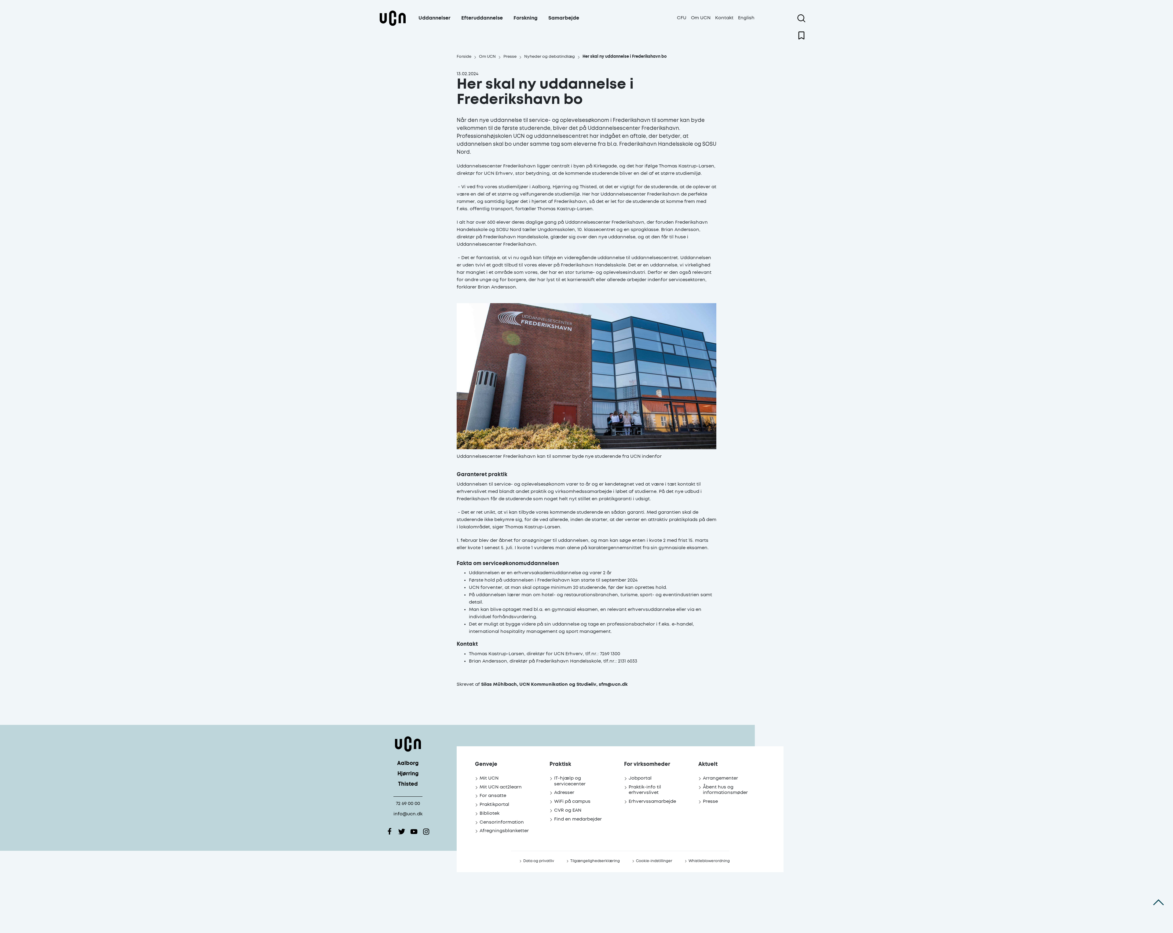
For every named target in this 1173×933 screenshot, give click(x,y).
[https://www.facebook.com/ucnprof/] (389, 831)
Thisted (408, 784)
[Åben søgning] (801, 18)
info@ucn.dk (407, 814)
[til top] (1158, 902)
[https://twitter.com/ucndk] (401, 831)
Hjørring (407, 774)
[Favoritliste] (801, 35)
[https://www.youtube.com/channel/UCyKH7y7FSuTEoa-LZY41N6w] (413, 831)
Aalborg (407, 763)
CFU (681, 18)
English (746, 18)
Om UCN (701, 18)
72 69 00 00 (408, 803)
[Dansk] (392, 25)
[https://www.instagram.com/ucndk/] (426, 831)
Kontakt (724, 18)
